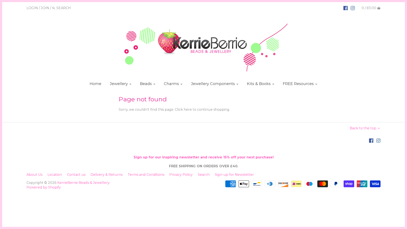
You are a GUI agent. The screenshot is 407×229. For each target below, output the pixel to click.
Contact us (76, 175)
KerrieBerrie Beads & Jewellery (83, 183)
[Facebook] (345, 8)
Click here (183, 110)
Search (204, 175)
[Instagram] (353, 8)
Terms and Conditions (146, 175)
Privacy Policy (181, 175)
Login (32, 8)
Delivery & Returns (107, 175)
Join (45, 8)
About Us (34, 175)
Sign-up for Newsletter (234, 175)
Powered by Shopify (43, 187)
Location (54, 175)
